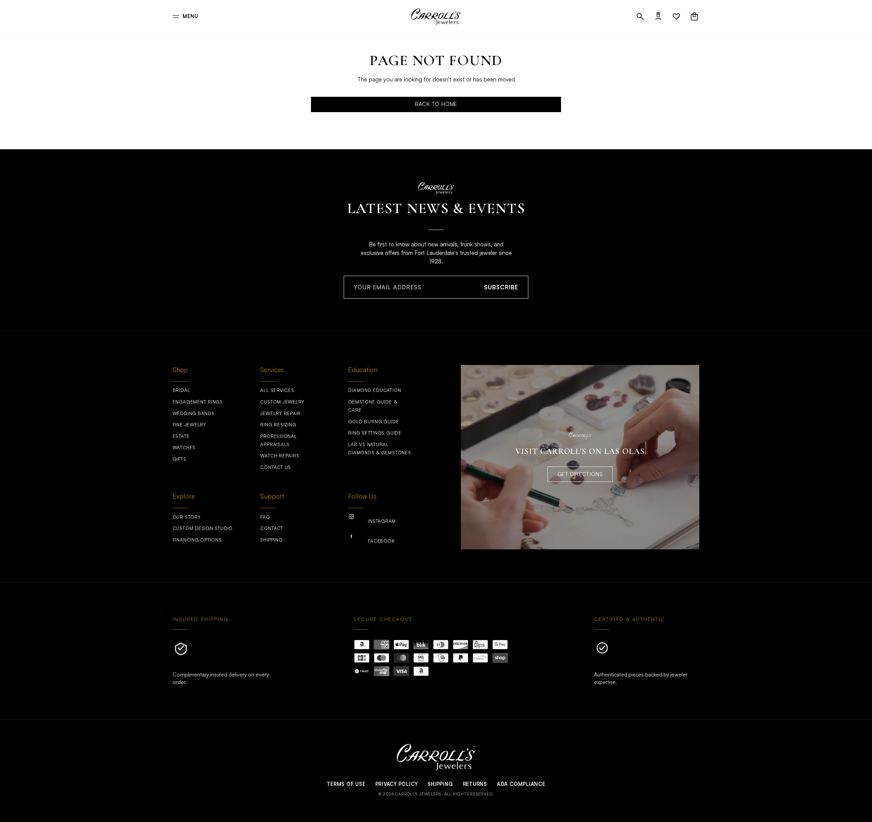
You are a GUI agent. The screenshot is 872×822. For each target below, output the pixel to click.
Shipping (271, 540)
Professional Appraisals (278, 440)
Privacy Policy (396, 784)
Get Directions (580, 474)
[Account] (658, 16)
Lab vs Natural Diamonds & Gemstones (379, 448)
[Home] (436, 16)
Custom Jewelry (282, 402)
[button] (640, 16)
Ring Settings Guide (375, 433)
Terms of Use (346, 784)
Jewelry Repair (280, 413)
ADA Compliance (521, 784)
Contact (271, 528)
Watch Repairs (279, 455)
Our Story (187, 517)
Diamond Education (374, 390)
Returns (475, 784)
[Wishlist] (676, 16)
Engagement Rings (198, 402)
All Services (277, 390)
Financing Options (197, 540)
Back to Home (436, 104)
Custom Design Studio (203, 528)
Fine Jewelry (189, 424)
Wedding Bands (194, 413)
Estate (181, 436)
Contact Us (275, 467)
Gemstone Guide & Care (372, 406)
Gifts (179, 459)
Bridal (181, 390)
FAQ (265, 517)
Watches (184, 447)
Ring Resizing (278, 424)
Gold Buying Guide (373, 421)
